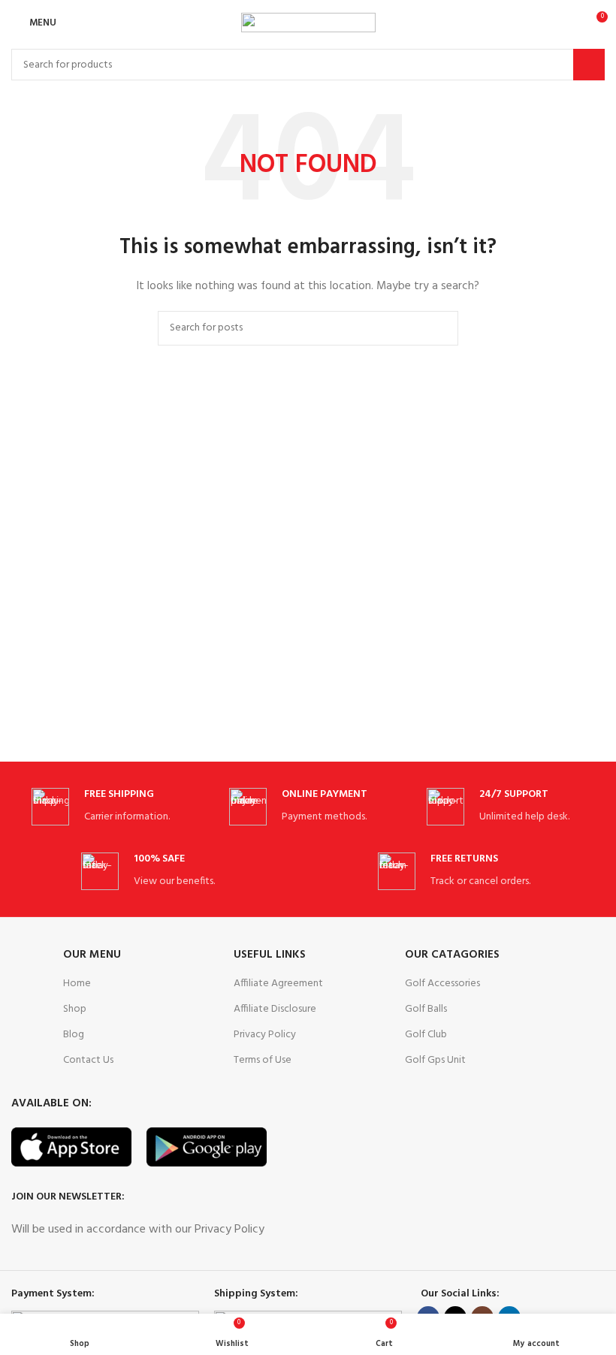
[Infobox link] (110, 807)
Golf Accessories (442, 983)
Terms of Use (262, 1060)
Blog (73, 1034)
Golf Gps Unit (435, 1060)
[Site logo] (308, 23)
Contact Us (88, 1060)
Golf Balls (426, 1009)
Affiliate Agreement (278, 983)
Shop (74, 1009)
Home (77, 983)
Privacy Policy (265, 1034)
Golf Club (426, 1034)
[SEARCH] (589, 64)
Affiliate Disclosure (275, 1009)
